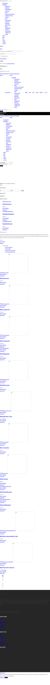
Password (2, 53)
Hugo (6, 18)
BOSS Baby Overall (4, 385)
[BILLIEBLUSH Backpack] (8, 211)
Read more (2, 677)
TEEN (4, 40)
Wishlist (2, 114)
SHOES (4, 42)
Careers (1, 639)
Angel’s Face (7, 6)
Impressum (2, 637)
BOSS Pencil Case (7, 204)
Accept (6, 677)
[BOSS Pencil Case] (7, 201)
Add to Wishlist (6, 208)
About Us (2, 635)
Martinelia (7, 23)
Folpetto (7, 17)
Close (1, 48)
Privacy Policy (3, 642)
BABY (4, 35)
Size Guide (2, 627)
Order (1, 620)
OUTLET (4, 43)
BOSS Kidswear (8, 9)
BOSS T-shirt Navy (4, 447)
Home (1, 183)
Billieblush (7, 7)
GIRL (3, 37)
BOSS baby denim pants (6, 492)
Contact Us (2, 641)
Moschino (7, 29)
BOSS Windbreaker (5, 354)
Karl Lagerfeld (8, 20)
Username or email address (6, 51)
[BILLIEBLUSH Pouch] (7, 221)
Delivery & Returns (4, 622)
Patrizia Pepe (8, 31)
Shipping (2, 623)
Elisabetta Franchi (8, 15)
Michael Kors (7, 24)
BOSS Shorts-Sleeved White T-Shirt (9, 536)
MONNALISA (7, 28)
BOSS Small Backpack (5, 505)
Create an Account (10, 63)
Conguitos (7, 11)
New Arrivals (5, 3)
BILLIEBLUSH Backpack (8, 214)
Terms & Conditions (4, 644)
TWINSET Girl (8, 32)
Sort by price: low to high (10, 250)
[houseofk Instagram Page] (1, 665)
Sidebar (1, 243)
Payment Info (3, 625)
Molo (6, 26)
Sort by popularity (8, 247)
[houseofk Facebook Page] (0, 665)
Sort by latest (8, 248)
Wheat (6, 34)
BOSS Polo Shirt (4, 479)
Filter (23, 190)
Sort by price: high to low (10, 251)
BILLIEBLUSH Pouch (7, 224)
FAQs (1, 629)
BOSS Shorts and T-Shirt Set (7, 567)
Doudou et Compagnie (9, 14)
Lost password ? (3, 58)
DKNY (6, 12)
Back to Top (2, 672)
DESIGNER (5, 4)
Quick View (5, 209)
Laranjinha (7, 21)
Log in (2, 61)
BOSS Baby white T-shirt (6, 416)
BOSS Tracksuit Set (5, 309)
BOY (3, 38)
